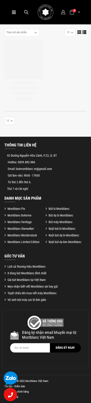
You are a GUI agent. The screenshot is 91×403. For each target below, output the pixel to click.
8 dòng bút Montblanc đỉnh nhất (27, 273)
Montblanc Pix (16, 208)
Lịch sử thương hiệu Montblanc (27, 266)
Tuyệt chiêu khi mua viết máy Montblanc (32, 293)
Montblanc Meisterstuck (22, 235)
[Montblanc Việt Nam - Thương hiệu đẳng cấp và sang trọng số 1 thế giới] (45, 12)
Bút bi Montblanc (59, 208)
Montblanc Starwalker (21, 228)
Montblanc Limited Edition (24, 242)
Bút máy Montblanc (60, 222)
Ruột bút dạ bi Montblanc (64, 235)
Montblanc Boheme (20, 215)
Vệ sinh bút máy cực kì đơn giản (27, 300)
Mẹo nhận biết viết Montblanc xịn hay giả (33, 286)
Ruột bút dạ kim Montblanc (65, 242)
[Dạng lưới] (79, 32)
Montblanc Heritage (20, 222)
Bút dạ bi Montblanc (61, 215)
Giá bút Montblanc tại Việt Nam (27, 280)
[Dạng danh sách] (84, 32)
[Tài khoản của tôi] (63, 12)
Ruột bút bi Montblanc (62, 228)
